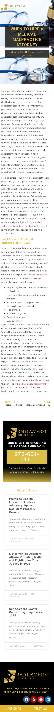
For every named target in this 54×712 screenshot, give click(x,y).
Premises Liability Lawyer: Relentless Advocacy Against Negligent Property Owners (22, 505)
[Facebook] (26, 699)
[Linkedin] (48, 699)
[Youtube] (41, 699)
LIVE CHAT (13, 709)
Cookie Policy (39, 691)
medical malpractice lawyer (32, 383)
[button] (51, 7)
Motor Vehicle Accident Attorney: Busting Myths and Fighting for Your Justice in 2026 (26, 558)
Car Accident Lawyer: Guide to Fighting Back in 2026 (26, 612)
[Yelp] (33, 699)
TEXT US (40, 709)
